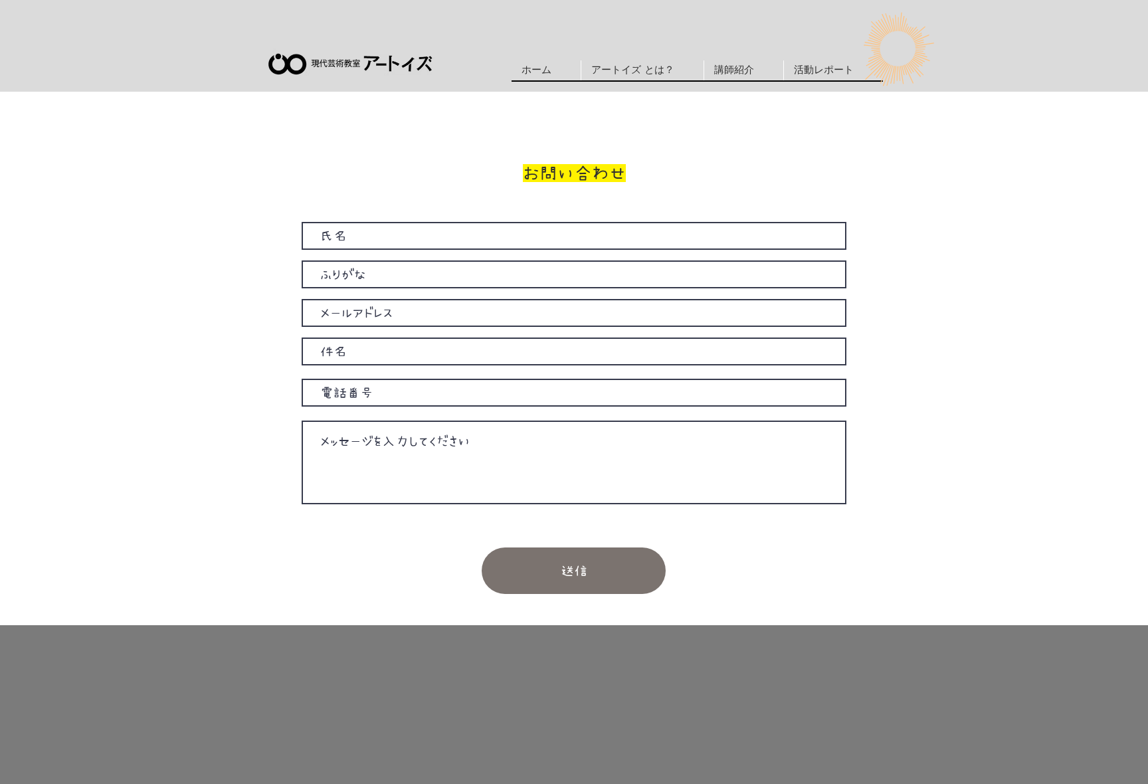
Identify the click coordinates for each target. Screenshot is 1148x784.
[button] (743, 70)
